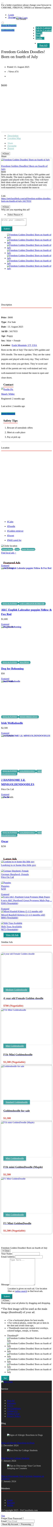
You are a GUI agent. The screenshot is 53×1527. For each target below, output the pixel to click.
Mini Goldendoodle (15, 1046)
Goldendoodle (7, 30)
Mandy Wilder (8, 394)
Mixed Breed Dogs (28, 717)
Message (5, 1284)
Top (3, 1516)
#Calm (10, 521)
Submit (7, 229)
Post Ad (10, 1400)
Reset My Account (10, 1524)
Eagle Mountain (28, 549)
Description (12, 135)
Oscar (4, 841)
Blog (38, 35)
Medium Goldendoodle (16, 989)
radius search (21, 1291)
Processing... (26, 1524)
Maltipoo (24, 662)
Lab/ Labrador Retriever (32, 604)
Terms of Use (13, 1413)
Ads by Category (44, 28)
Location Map (14, 138)
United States (7, 549)
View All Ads (12, 935)
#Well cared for (14, 540)
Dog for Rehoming (12, 668)
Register (12, 17)
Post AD (43, 45)
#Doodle (11, 526)
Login (11, 15)
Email (4, 1521)
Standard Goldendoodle (17, 1102)
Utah (17, 549)
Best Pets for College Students (15, 1458)
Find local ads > (8, 553)
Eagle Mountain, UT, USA (24, 345)
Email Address (8, 1256)
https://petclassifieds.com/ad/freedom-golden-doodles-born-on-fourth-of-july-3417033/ (26, 199)
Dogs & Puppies (8, 25)
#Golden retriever (15, 531)
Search (39, 33)
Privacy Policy (14, 1416)
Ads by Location (43, 30)
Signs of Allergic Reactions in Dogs (17, 1443)
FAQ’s (10, 1406)
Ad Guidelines (14, 1408)
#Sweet (10, 535)
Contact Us (12, 1411)
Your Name (6, 1253)
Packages (11, 1403)
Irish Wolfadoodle (12, 722)
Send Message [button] (8, 413)
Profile (39, 38)
